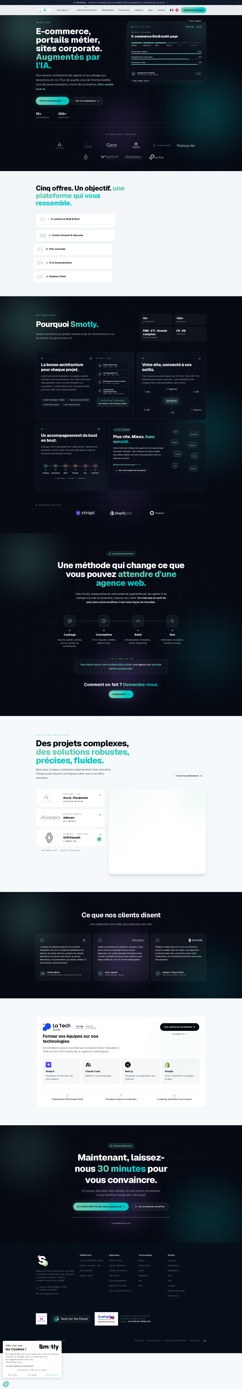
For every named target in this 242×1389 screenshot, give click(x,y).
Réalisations (108, 10)
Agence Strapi (115, 1260)
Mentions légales (154, 1340)
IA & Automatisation (118, 1280)
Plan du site (139, 1340)
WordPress (143, 1275)
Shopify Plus (144, 1265)
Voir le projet (189, 864)
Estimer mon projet (193, 10)
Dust (141, 1285)
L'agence (139, 10)
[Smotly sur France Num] (41, 1318)
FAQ (170, 1280)
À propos (172, 1260)
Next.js (142, 1260)
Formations (124, 10)
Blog (150, 10)
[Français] (171, 10)
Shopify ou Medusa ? (118, 1270)
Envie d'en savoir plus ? (125, 464)
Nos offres (62, 10)
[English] (177, 10)
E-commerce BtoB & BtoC (91, 1260)
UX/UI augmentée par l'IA (120, 1290)
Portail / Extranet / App (90, 1265)
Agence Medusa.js (117, 1265)
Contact (161, 10)
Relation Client (86, 1275)
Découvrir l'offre (136, 263)
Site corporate (86, 1270)
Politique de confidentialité (175, 1340)
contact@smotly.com (121, 1223)
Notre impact (173, 1265)
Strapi (141, 864)
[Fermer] (238, 2)
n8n (140, 1280)
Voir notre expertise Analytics (132, 470)
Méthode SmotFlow (87, 9)
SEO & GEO (114, 1275)
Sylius (141, 1270)
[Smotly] (44, 10)
